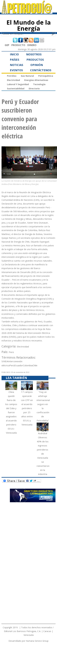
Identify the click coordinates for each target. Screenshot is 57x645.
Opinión (36, 65)
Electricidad (13, 80)
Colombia (28, 365)
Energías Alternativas (36, 80)
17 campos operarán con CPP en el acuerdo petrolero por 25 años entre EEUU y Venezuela (27, 408)
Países (14, 59)
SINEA (5, 361)
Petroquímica (45, 75)
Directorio (34, 88)
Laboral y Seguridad (18, 84)
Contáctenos (40, 70)
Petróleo (11, 75)
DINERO (31, 45)
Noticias (16, 65)
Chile (35, 365)
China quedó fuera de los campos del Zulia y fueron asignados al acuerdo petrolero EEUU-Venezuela (11, 412)
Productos (35, 59)
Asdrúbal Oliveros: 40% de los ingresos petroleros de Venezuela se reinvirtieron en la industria (43, 454)
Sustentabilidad (15, 88)
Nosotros (33, 54)
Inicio (14, 54)
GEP (7, 45)
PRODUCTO (18, 45)
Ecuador (18, 365)
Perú (11, 352)
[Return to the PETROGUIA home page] (27, 12)
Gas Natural (27, 75)
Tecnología (39, 84)
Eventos (16, 70)
